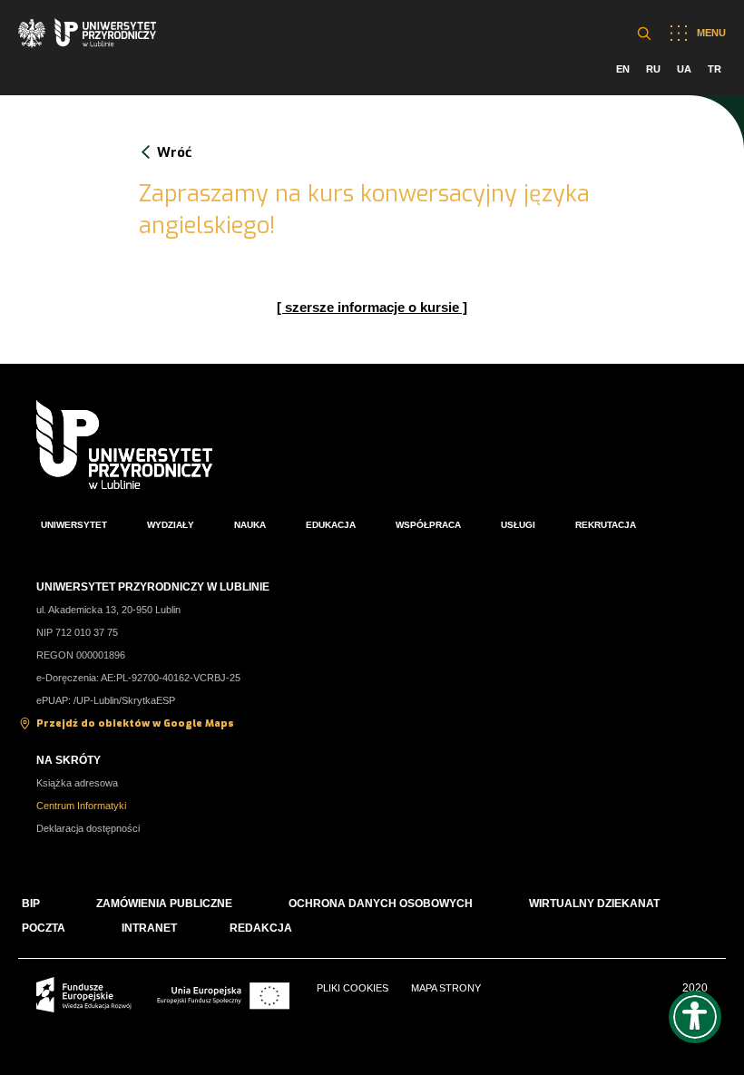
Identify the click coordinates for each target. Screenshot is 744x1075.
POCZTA (43, 928)
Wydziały (170, 525)
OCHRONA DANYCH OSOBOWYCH (381, 903)
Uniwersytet (74, 525)
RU (653, 69)
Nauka (250, 525)
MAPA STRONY (446, 987)
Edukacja (331, 525)
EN (623, 69)
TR (714, 69)
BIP (31, 903)
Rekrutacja (605, 525)
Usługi (518, 525)
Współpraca (428, 525)
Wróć (174, 152)
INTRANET (149, 928)
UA (684, 69)
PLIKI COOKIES (352, 987)
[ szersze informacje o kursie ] (372, 307)
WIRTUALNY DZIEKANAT (594, 903)
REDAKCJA (261, 928)
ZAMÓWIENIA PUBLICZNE (164, 903)
